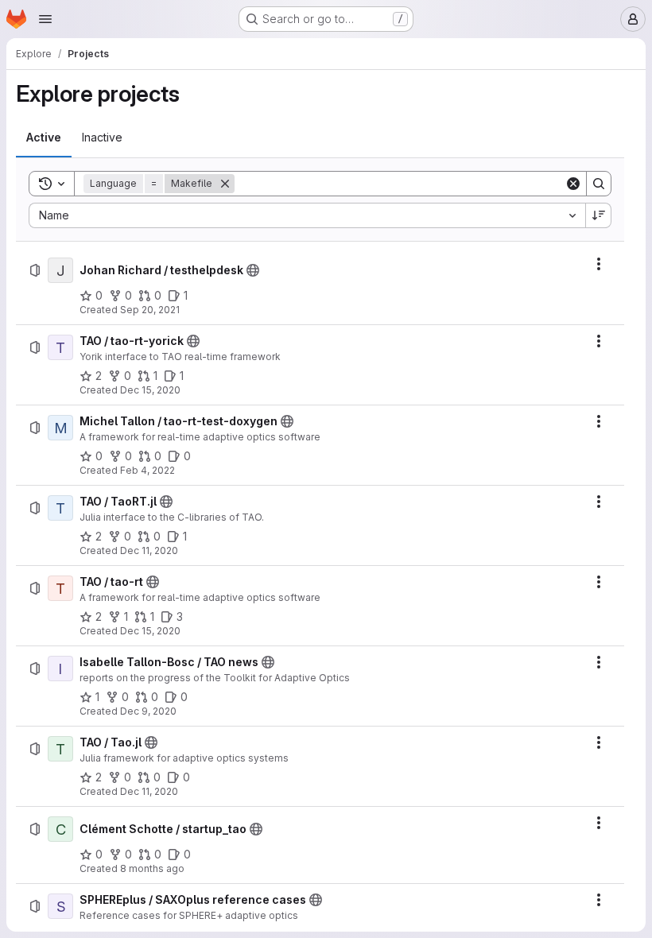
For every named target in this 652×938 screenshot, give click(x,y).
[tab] (44, 137)
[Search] (598, 183)
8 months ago (152, 868)
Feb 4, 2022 (147, 470)
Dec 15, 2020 (150, 390)
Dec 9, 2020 (148, 711)
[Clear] (573, 183)
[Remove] (225, 183)
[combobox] (307, 215)
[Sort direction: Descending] (598, 215)
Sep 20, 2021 (150, 310)
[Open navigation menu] (45, 19)
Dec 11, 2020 (149, 550)
